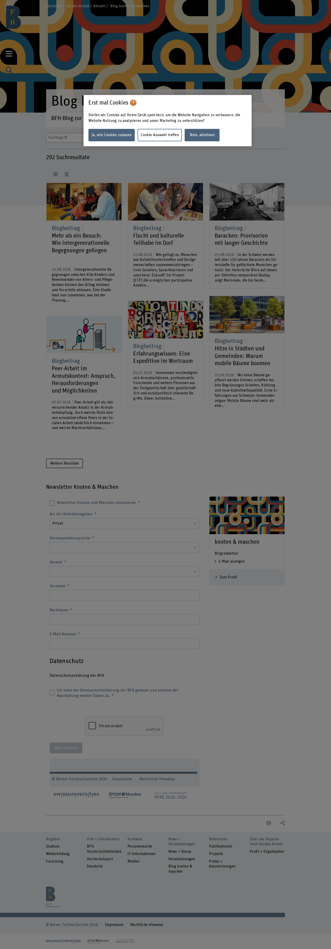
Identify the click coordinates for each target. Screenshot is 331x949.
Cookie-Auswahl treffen (160, 135)
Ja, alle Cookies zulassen (112, 135)
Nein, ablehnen (202, 135)
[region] (168, 120)
